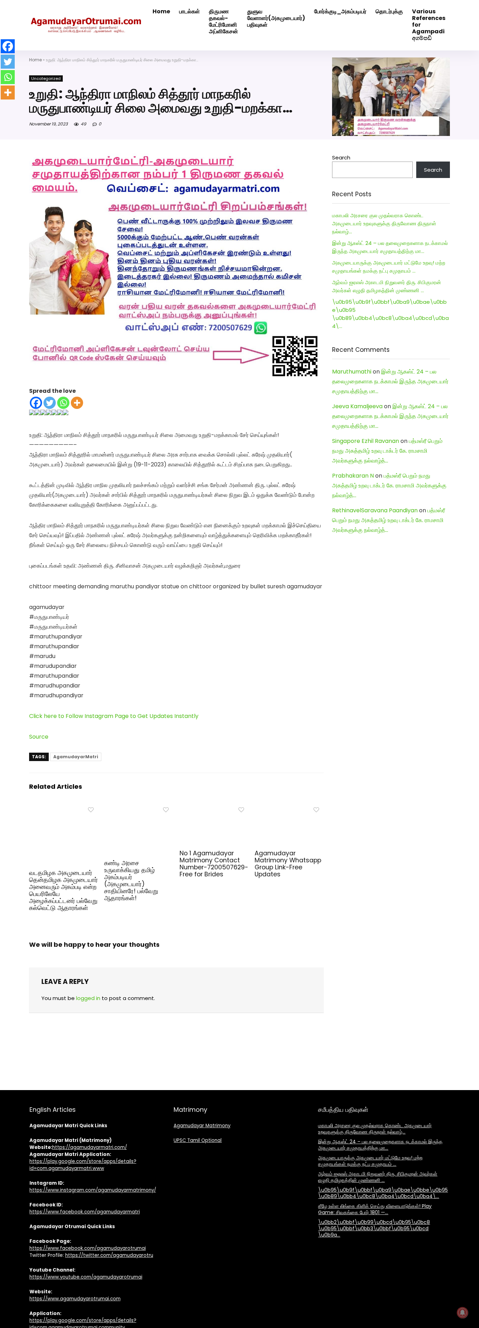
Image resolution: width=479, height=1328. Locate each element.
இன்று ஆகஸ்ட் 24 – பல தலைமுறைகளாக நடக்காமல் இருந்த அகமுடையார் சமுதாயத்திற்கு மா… (390, 381)
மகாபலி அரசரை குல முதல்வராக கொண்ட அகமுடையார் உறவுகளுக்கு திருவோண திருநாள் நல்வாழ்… (384, 223)
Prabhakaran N (353, 476)
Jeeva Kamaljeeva (357, 406)
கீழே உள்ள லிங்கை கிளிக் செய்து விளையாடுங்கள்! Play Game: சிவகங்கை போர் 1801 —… (375, 1209)
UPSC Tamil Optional (198, 1140)
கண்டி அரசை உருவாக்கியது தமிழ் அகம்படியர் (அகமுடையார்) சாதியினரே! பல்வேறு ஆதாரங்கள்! (131, 880)
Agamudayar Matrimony (202, 1125)
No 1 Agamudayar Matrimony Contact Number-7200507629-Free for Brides (214, 863)
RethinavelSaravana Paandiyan (375, 510)
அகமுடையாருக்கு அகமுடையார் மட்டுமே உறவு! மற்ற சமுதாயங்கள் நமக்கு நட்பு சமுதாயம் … (370, 1161)
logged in (88, 998)
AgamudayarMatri (75, 757)
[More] (77, 403)
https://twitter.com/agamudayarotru (109, 1255)
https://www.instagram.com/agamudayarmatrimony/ (92, 1190)
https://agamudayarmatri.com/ (89, 1147)
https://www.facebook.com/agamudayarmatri (84, 1212)
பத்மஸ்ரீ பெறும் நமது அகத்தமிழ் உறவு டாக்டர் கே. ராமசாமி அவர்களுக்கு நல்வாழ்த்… (387, 451)
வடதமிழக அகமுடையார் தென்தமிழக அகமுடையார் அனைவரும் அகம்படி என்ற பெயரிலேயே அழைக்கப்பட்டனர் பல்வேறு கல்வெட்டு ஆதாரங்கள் (63, 890)
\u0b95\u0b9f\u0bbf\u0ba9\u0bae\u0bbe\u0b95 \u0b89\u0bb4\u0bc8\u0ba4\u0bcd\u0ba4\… (383, 1193)
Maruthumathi (351, 372)
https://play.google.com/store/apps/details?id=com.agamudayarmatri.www (82, 1165)
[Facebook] (36, 403)
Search (341, 157)
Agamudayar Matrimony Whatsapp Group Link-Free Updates (288, 863)
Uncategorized (46, 78)
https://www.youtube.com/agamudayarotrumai (85, 1277)
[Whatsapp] (63, 403)
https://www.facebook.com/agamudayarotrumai (87, 1248)
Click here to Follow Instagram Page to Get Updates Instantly (113, 716)
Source (38, 737)
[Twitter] (49, 403)
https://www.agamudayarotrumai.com (75, 1298)
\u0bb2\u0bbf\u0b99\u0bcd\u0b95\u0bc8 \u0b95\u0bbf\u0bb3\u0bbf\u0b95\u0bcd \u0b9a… (374, 1228)
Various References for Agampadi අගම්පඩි (428, 24)
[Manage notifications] (462, 1312)
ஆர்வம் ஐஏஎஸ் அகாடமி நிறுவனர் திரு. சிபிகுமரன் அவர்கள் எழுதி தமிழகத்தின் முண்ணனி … (377, 1177)
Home (35, 60)
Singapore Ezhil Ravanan (365, 441)
